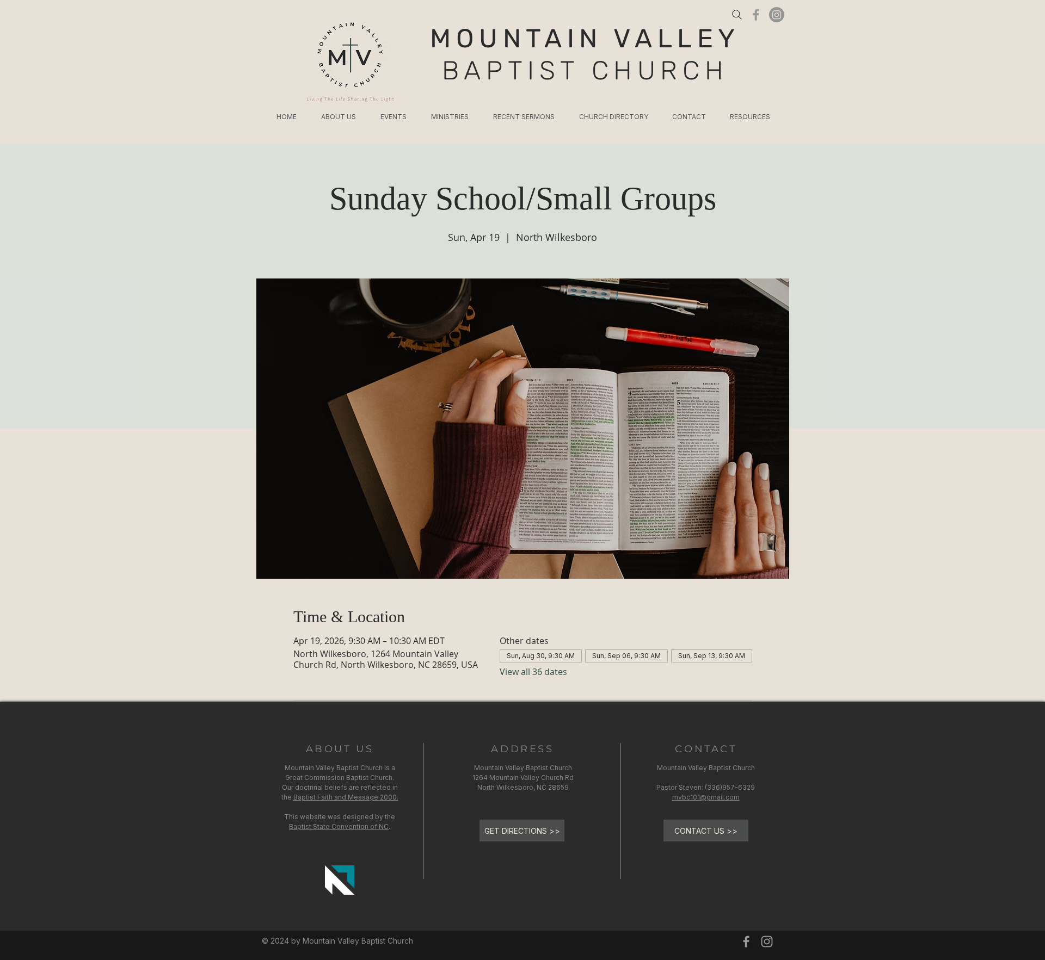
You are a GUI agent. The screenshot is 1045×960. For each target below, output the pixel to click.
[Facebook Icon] (756, 14)
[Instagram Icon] (766, 941)
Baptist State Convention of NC (339, 826)
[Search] (737, 14)
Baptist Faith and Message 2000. (345, 797)
